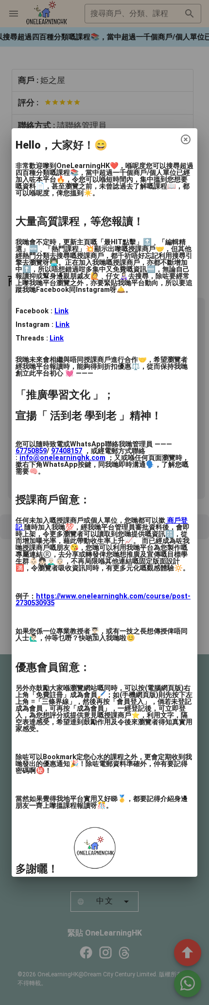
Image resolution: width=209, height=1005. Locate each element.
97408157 (66, 451)
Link (61, 311)
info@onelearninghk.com (62, 458)
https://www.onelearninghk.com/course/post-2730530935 (103, 599)
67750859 (31, 451)
